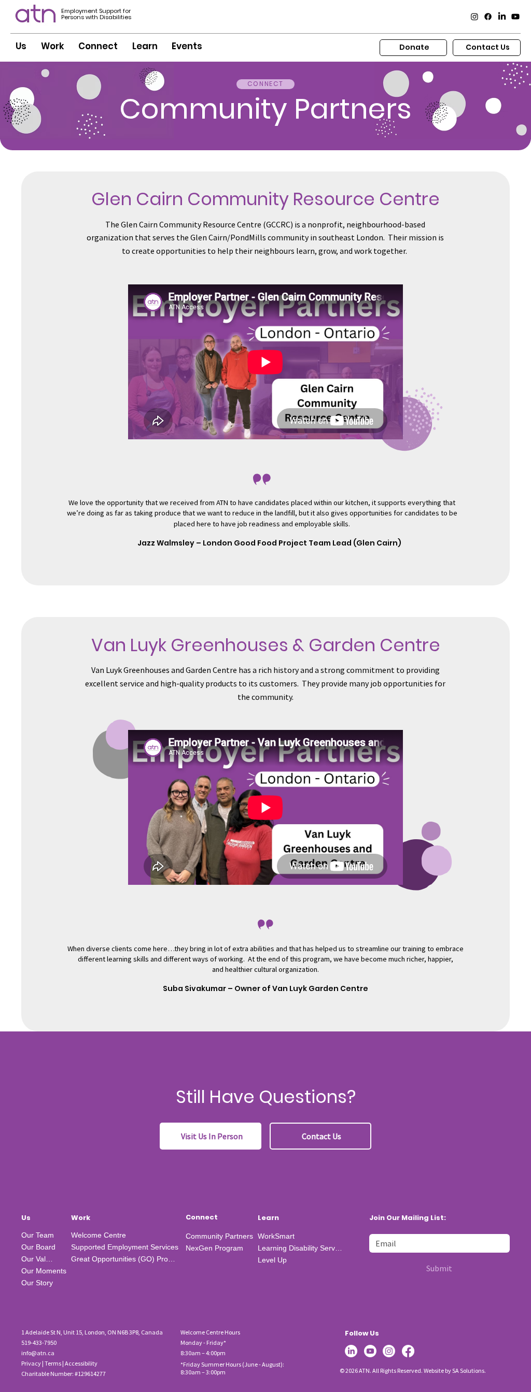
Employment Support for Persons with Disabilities (96, 14)
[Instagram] (474, 16)
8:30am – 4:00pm (203, 1353)
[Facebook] (488, 16)
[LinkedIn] (502, 16)
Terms (53, 1363)
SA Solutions (468, 1370)
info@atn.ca (37, 1353)
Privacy (31, 1363)
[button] (20, 46)
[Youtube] (515, 16)
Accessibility (81, 1363)
